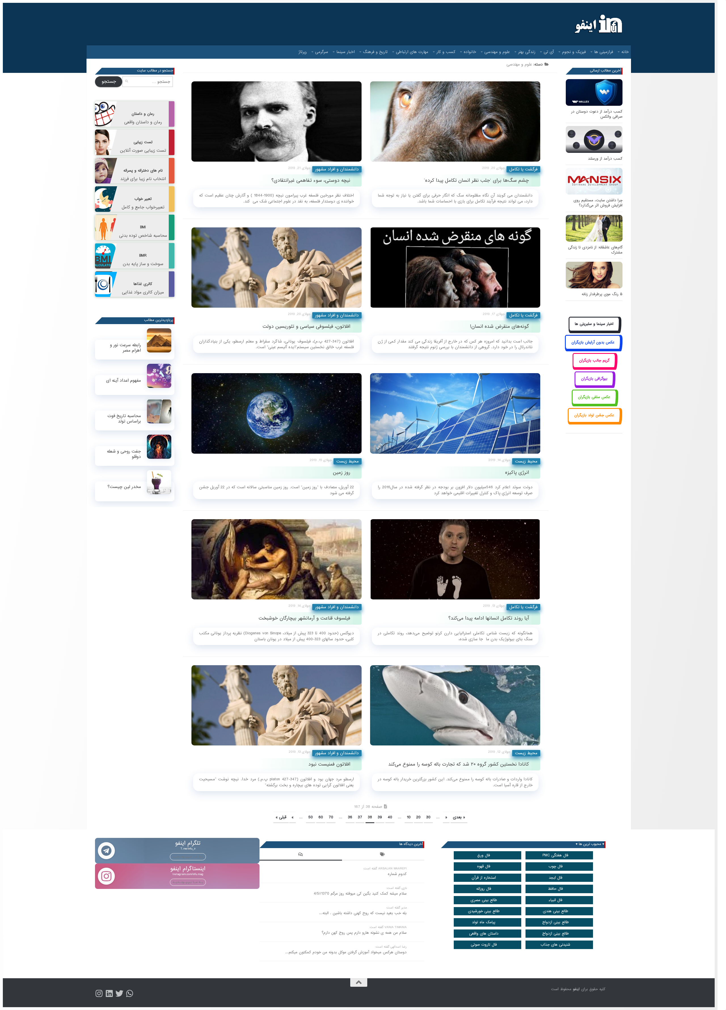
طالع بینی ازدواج (555, 922)
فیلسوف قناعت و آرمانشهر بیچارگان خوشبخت (304, 618)
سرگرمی (321, 52)
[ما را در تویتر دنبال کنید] (119, 994)
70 (331, 817)
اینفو (576, 989)
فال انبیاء (555, 900)
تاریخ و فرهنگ (375, 52)
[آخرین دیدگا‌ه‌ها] (300, 855)
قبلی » (281, 817)
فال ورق (483, 855)
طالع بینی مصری (483, 900)
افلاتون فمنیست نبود (329, 764)
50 (310, 817)
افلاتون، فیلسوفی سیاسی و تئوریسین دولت (306, 326)
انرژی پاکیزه (517, 472)
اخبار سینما (345, 52)
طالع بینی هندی (555, 911)
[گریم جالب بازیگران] (594, 367)
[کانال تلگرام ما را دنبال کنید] (130, 994)
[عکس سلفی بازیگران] (594, 403)
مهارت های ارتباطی (412, 52)
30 (428, 817)
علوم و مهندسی (497, 52)
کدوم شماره (397, 874)
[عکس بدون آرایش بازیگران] (592, 349)
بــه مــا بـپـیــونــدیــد (187, 856)
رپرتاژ (303, 52)
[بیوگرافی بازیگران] (594, 385)
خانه (625, 52)
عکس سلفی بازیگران (594, 397)
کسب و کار (445, 52)
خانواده (470, 52)
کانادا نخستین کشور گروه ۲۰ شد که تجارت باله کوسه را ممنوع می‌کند (458, 764)
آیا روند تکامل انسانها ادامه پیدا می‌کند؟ (488, 618)
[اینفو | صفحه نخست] (597, 24)
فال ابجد (555, 878)
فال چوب (555, 866)
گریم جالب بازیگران (594, 361)
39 (380, 817)
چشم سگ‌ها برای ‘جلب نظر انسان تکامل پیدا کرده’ (476, 180)
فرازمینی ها (603, 52)
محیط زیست (347, 461)
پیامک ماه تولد (483, 922)
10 (409, 817)
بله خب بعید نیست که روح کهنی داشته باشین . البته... (363, 913)
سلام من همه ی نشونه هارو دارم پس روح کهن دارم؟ (364, 933)
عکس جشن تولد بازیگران (594, 415)
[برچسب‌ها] (383, 855)
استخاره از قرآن (484, 878)
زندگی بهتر (526, 52)
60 (320, 817)
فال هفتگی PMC (555, 855)
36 (350, 817)
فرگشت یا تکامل (523, 169)
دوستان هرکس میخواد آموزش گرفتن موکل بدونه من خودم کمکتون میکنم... (346, 952)
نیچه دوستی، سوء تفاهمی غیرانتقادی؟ (310, 180)
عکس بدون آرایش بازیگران (593, 342)
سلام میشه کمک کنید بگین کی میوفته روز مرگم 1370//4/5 (360, 894)
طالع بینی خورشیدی (484, 911)
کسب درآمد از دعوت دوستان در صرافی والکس (596, 114)
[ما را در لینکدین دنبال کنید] (109, 994)
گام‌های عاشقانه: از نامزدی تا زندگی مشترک (595, 249)
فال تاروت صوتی (484, 945)
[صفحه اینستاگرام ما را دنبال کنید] (99, 994)
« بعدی (459, 817)
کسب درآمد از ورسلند (605, 159)
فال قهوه (483, 866)
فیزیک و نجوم (574, 52)
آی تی (549, 52)
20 (418, 817)
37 (360, 817)
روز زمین (341, 472)
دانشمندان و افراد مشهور (337, 169)
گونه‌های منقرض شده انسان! (499, 326)
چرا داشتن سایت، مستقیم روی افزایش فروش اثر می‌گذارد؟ (597, 202)
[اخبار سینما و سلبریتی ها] (594, 330)
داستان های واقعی (484, 934)
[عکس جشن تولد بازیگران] (594, 422)
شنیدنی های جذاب (555, 945)
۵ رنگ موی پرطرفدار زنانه (602, 294)
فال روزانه (483, 889)
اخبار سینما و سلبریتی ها (594, 324)
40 (390, 817)
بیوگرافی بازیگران (594, 379)
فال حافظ (555, 889)
